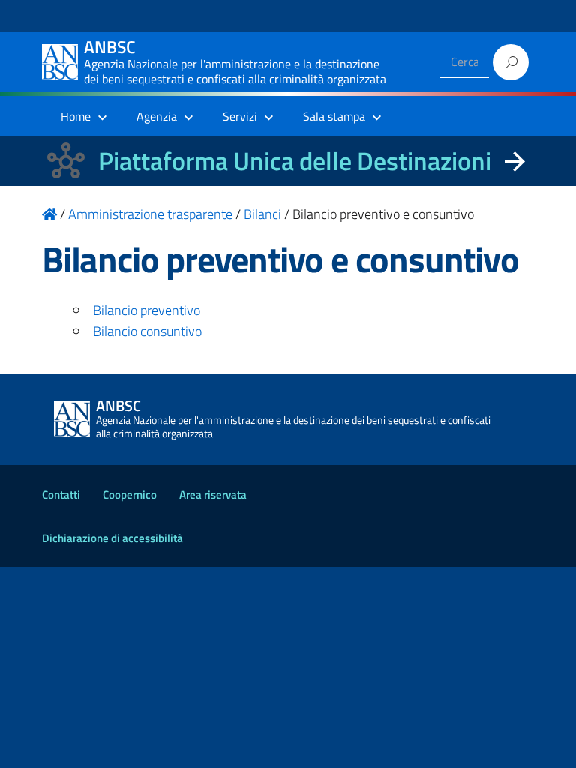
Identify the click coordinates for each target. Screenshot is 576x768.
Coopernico (130, 494)
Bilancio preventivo (146, 310)
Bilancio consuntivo (147, 331)
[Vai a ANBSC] (49, 214)
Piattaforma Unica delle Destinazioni (294, 161)
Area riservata (213, 494)
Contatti (61, 494)
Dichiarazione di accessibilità (112, 538)
